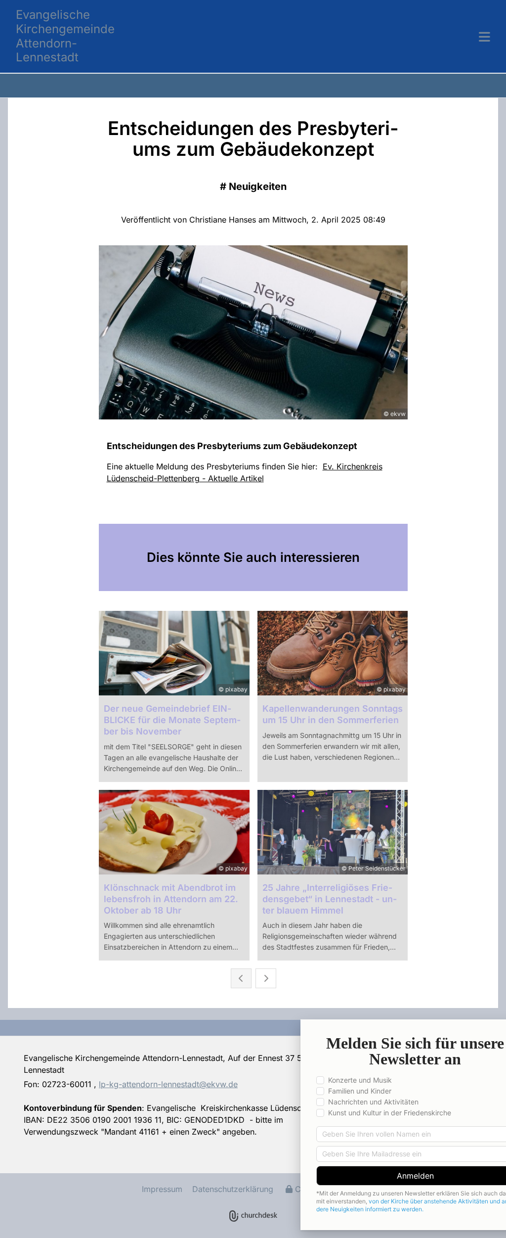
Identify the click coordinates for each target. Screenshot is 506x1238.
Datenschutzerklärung (232, 1189)
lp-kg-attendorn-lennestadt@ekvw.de (168, 1084)
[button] (312, 36)
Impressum (162, 1189)
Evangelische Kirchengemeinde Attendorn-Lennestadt (65, 35)
